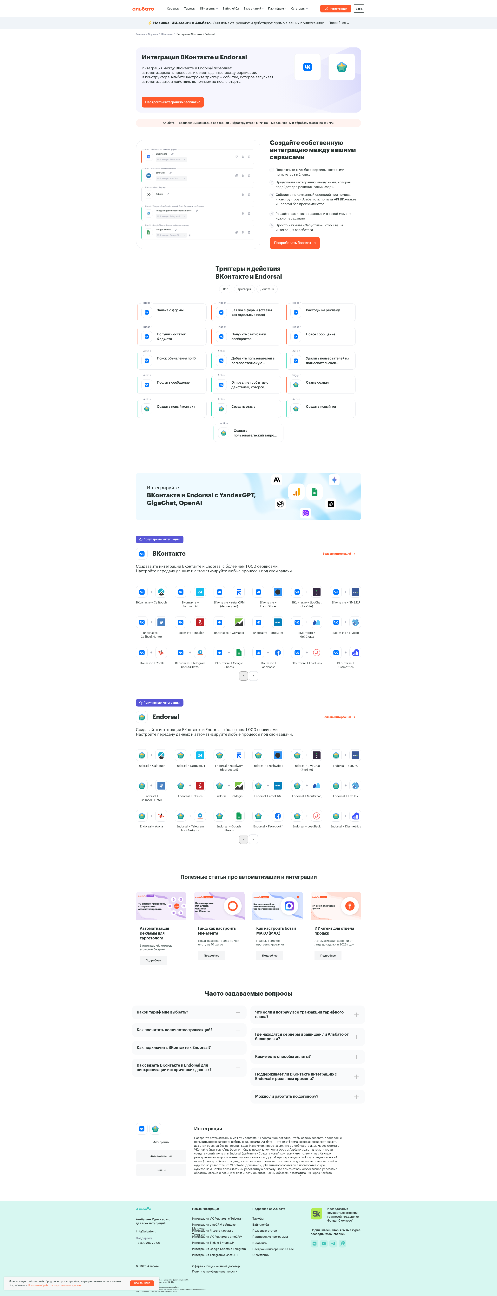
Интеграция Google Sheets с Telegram (219, 1249)
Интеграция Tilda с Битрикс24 (213, 1242)
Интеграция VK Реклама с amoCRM (217, 1236)
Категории (298, 8)
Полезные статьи (264, 1230)
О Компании (260, 1255)
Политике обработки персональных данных (54, 1285)
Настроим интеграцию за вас (273, 1249)
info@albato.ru (146, 1231)
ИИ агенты (259, 1243)
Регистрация (338, 8)
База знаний (252, 8)
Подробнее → (339, 22)
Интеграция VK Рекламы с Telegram (217, 1218)
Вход (359, 8)
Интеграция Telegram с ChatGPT (215, 1255)
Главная (140, 34)
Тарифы (189, 8)
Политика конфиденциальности (214, 1271)
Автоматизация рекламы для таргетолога (154, 933)
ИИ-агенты (207, 8)
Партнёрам (276, 8)
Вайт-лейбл (230, 8)
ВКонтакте (167, 34)
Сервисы (173, 8)
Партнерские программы (270, 1236)
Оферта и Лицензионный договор (216, 1266)
